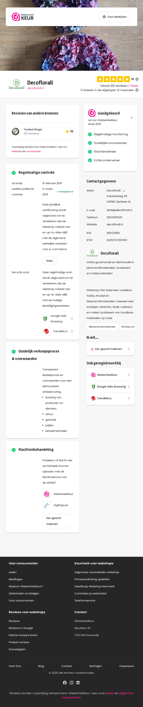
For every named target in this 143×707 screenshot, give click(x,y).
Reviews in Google (21, 628)
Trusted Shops (33, 129)
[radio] (100, 79)
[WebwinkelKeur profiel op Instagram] (71, 682)
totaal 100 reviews (114, 86)
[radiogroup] (113, 79)
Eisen (49, 261)
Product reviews (19, 642)
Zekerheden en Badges (24, 593)
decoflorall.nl (35, 88)
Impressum (126, 666)
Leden (13, 572)
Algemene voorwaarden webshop (96, 572)
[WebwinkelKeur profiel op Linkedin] (78, 682)
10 (134, 79)
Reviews (14, 621)
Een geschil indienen (53, 521)
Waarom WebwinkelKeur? (26, 586)
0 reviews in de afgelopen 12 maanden (107, 90)
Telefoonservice (84, 600)
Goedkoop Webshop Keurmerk (94, 586)
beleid (15, 151)
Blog (41, 666)
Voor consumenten (21, 600)
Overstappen (17, 649)
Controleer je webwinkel (90, 593)
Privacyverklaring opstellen (92, 579)
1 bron (133, 86)
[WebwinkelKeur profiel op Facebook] (65, 682)
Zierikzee (121, 202)
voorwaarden (33, 151)
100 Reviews (31, 133)
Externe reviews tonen (23, 635)
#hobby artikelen (131, 326)
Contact (66, 666)
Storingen (95, 666)
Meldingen (16, 579)
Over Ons (15, 666)
